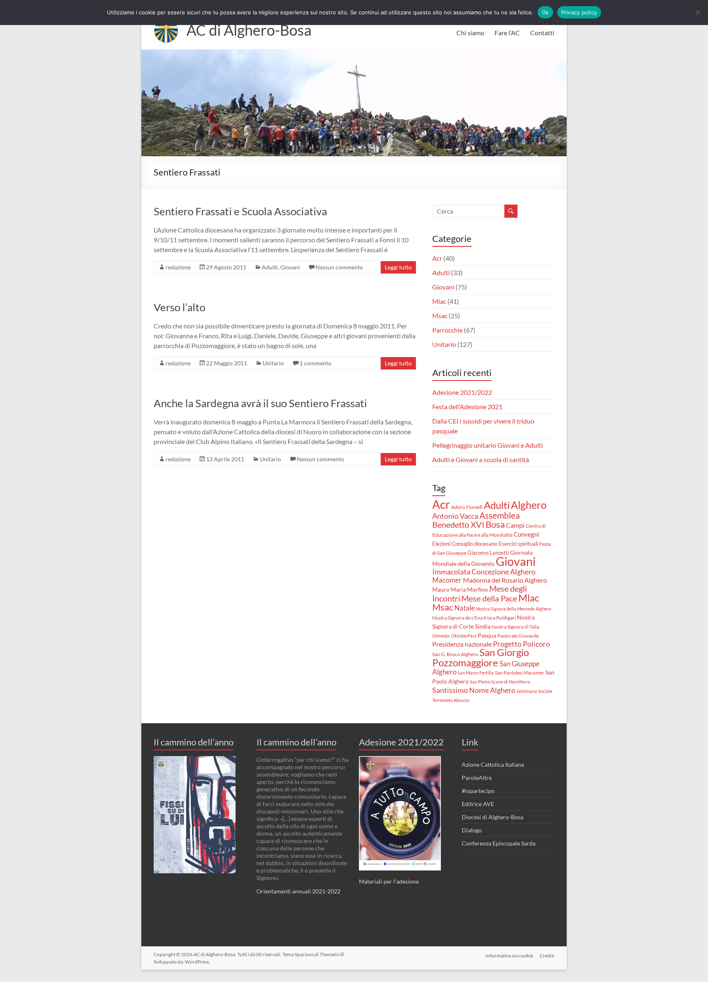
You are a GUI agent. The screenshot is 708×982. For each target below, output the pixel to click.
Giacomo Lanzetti (488, 552)
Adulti (270, 267)
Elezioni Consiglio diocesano (464, 543)
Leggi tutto (398, 267)
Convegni (526, 534)
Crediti (547, 955)
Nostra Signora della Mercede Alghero (513, 608)
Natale (464, 608)
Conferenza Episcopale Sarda (499, 843)
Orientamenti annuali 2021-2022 (298, 891)
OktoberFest (464, 635)
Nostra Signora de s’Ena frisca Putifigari (474, 618)
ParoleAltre (477, 777)
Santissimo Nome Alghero (473, 690)
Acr (437, 258)
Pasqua (487, 635)
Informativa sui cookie (509, 955)
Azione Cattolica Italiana (493, 764)
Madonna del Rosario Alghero (505, 580)
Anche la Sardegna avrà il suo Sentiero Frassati (260, 403)
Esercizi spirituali (518, 543)
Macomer (447, 580)
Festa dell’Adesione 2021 (467, 406)
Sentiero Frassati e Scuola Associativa (240, 211)
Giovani (290, 267)
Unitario (273, 363)
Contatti (542, 32)
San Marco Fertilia (476, 672)
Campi (515, 525)
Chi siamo (470, 32)
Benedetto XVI (458, 524)
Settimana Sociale (534, 691)
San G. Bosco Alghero (455, 654)
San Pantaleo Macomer (519, 673)
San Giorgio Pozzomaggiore (480, 657)
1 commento (315, 363)
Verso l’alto (179, 307)
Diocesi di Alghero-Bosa (492, 816)
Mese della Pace (489, 598)
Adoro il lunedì (467, 507)
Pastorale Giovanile (518, 636)
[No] (698, 12)
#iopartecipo (478, 790)
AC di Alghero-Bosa (248, 30)
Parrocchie (447, 330)
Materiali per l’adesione (389, 881)
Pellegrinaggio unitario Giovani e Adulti (487, 445)
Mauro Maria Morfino (460, 589)
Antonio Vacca (455, 516)
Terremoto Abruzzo (451, 700)
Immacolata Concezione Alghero (484, 571)
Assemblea (499, 515)
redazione (178, 267)
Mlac (439, 301)
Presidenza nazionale (462, 644)
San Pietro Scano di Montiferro (500, 681)
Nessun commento (339, 267)
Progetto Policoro (521, 644)
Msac (439, 315)
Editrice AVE (478, 803)
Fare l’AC (507, 32)
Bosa (495, 524)
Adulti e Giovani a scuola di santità (480, 459)
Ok (545, 12)
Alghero (529, 505)
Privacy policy (579, 12)
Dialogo (472, 830)
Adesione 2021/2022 (462, 392)
